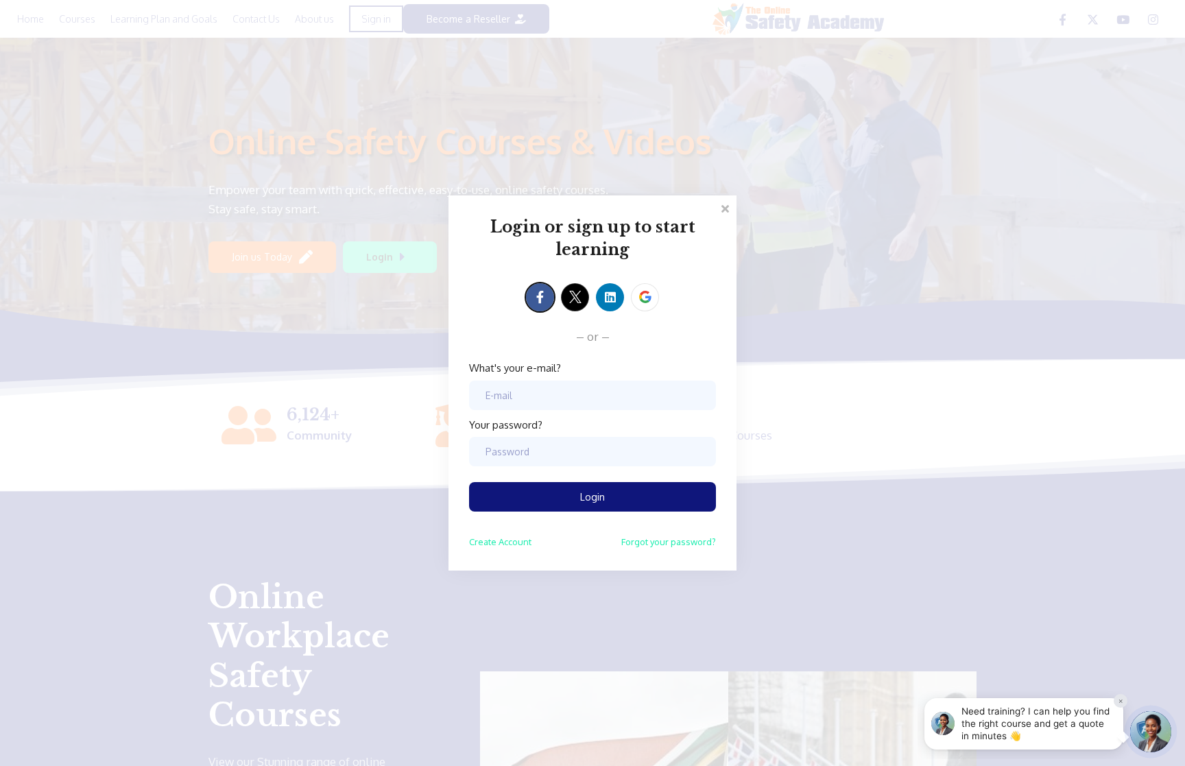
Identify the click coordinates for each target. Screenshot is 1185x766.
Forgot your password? (668, 541)
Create (500, 541)
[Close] (725, 207)
